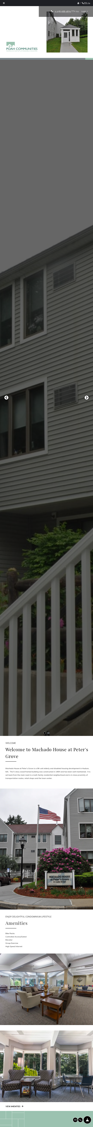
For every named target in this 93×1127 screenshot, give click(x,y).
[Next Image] (86, 397)
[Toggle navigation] (4, 3)
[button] (79, 3)
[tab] (44, 733)
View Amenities (13, 1106)
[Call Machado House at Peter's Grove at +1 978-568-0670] (86, 3)
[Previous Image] (6, 397)
